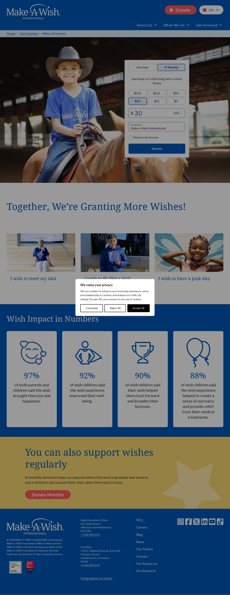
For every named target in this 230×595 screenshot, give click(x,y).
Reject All (115, 308)
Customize (92, 308)
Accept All (138, 308)
